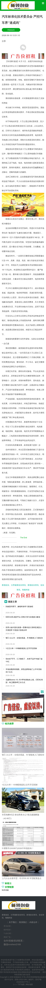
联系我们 (23, 922)
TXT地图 (21, 984)
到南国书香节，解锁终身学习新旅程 (19, 606)
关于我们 (13, 922)
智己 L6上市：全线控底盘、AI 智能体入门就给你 (24, 638)
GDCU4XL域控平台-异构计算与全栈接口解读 (23, 617)
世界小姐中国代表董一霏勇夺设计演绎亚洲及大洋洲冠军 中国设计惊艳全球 (24, 628)
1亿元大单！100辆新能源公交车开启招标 (21, 648)
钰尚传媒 (5, 890)
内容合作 (33, 922)
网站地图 (29, 984)
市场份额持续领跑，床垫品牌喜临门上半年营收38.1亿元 (24, 670)
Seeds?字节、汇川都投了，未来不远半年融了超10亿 (24, 660)
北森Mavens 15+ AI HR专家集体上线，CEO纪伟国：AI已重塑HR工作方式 (24, 681)
